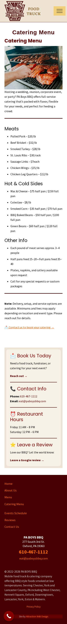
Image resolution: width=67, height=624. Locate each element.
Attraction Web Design (37, 616)
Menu (8, 497)
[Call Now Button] (9, 616)
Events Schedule (15, 513)
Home (8, 484)
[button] (60, 11)
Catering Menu (14, 504)
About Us (10, 490)
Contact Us (11, 527)
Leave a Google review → (27, 460)
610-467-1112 (28, 396)
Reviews (9, 520)
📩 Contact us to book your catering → (29, 327)
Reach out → (18, 376)
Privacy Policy (34, 606)
